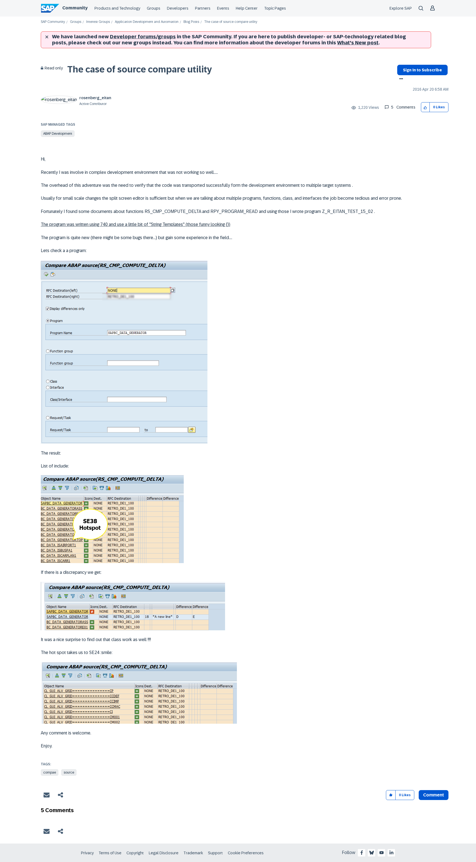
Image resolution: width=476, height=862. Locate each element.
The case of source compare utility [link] (230, 22)
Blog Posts (191, 22)
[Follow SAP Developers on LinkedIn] (391, 852)
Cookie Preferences (246, 853)
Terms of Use (110, 853)
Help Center (247, 8)
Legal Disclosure (163, 853)
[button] (425, 107)
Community (75, 8)
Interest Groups (98, 22)
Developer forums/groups (143, 36)
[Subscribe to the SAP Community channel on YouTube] (381, 852)
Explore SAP (401, 8)
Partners (202, 8)
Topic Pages (275, 8)
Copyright (135, 853)
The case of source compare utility (139, 69)
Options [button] (400, 79)
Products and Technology (117, 8)
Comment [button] (433, 795)
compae (49, 772)
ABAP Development (57, 134)
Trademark (193, 853)
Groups (153, 8)
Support (215, 853)
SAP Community (53, 22)
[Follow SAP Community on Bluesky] (371, 852)
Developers (177, 8)
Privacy (87, 853)
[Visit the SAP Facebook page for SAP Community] (361, 852)
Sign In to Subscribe (422, 70)
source (69, 772)
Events (223, 8)
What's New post (357, 42)
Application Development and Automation (146, 22)
